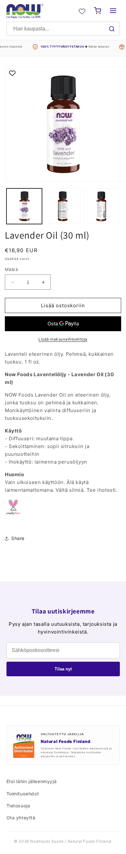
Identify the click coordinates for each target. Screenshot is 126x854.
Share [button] (18, 538)
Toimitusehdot (22, 793)
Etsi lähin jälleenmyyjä (31, 781)
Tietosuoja (18, 805)
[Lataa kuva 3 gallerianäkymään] (101, 206)
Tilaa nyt (63, 669)
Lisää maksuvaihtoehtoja (63, 339)
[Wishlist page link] (82, 11)
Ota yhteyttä (21, 817)
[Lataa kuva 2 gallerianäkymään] (63, 206)
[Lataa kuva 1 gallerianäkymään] (24, 206)
